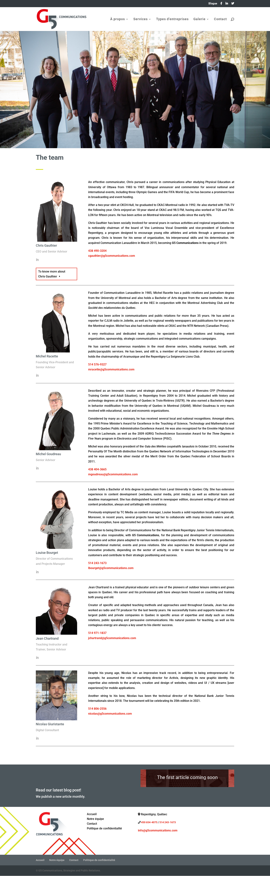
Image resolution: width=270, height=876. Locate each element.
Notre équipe (56, 860)
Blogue (212, 3)
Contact (220, 19)
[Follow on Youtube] (156, 839)
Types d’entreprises (172, 19)
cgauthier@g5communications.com (111, 255)
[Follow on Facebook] (141, 839)
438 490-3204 (97, 251)
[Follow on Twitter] (148, 839)
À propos (117, 19)
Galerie (199, 19)
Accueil (40, 860)
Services (140, 19)
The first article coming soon (187, 777)
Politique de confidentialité (99, 860)
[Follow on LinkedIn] (163, 839)
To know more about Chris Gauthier (51, 274)
